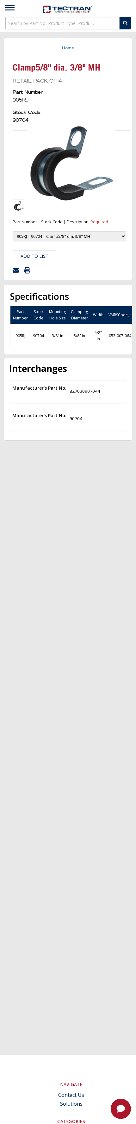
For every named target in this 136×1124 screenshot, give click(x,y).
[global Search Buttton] (125, 23)
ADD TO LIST (34, 256)
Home (68, 48)
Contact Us (71, 1095)
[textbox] (62, 23)
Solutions (71, 1104)
